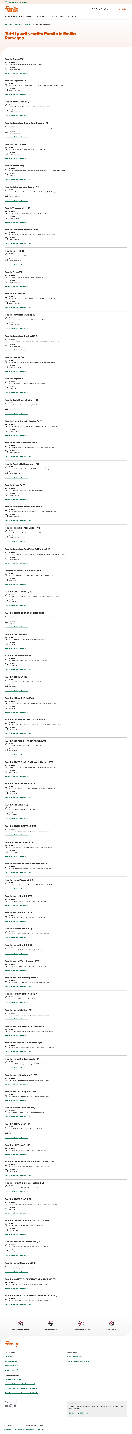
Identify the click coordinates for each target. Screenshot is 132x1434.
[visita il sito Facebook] (15, 1405)
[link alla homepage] (11, 9)
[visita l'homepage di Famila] (11, 1343)
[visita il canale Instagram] (10, 1405)
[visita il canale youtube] (6, 1405)
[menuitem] (95, 9)
